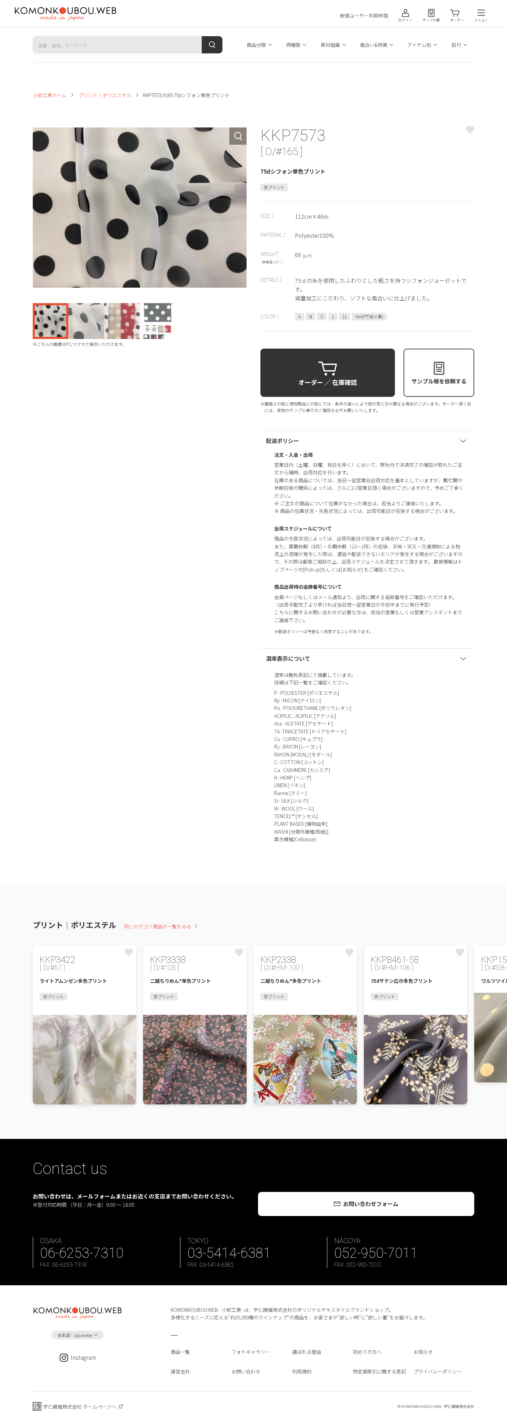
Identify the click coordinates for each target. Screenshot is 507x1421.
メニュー (481, 19)
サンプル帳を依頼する (439, 381)
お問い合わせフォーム (370, 1203)
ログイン (405, 19)
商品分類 (256, 44)
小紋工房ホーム (50, 95)
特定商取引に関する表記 (379, 1371)
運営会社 (180, 1371)
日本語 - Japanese (75, 1335)
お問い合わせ (245, 1371)
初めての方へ (367, 1351)
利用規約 (301, 1371)
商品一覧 (180, 1351)
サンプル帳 (431, 19)
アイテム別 (419, 44)
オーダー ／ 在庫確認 (327, 382)
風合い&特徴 (373, 44)
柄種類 (293, 44)
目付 (456, 44)
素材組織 (330, 44)
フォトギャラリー (250, 1351)
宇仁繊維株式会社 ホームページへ (80, 1406)
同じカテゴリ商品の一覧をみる (157, 926)
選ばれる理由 (306, 1351)
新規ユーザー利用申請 (364, 15)
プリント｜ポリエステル (104, 95)
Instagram (83, 1357)
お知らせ (423, 1351)
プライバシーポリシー (438, 1371)
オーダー (457, 19)
